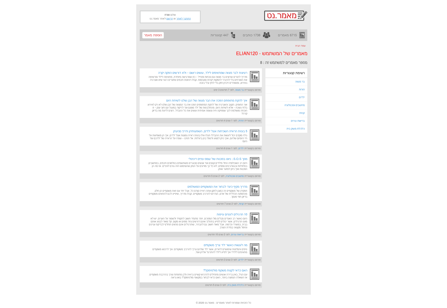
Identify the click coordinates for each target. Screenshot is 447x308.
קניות (302, 113)
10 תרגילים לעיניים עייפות (232, 214)
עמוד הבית (300, 45)
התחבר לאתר (183, 18)
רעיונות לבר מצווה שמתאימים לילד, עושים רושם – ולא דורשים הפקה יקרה (202, 73)
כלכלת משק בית (296, 128)
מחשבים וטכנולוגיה (294, 105)
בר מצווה (300, 81)
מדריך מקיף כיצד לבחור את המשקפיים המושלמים (217, 187)
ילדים (302, 97)
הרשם (169, 18)
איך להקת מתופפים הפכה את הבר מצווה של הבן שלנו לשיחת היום (206, 100)
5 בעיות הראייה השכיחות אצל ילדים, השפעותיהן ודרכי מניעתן (210, 131)
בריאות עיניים (298, 120)
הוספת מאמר (153, 35)
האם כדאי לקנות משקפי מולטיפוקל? (225, 270)
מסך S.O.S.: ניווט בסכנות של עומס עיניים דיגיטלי (218, 159)
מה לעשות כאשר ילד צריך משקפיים (225, 245)
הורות (302, 89)
